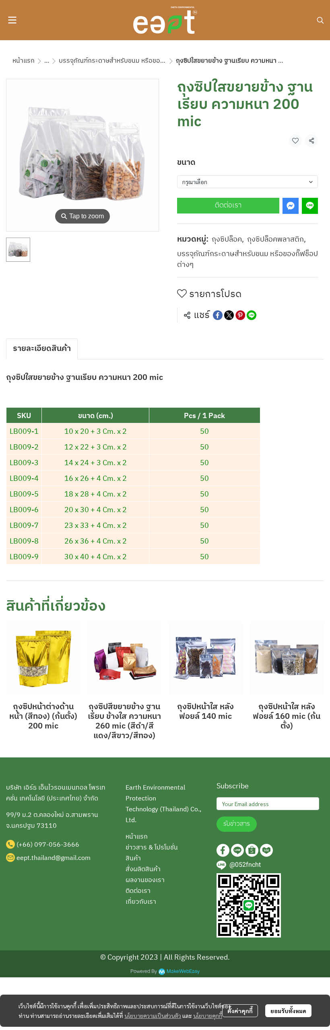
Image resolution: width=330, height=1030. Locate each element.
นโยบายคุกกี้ (207, 1015)
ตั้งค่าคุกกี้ (240, 1010)
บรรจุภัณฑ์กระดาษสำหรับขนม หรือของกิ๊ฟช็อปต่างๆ (129, 60)
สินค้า (133, 858)
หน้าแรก (23, 60)
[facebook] (223, 850)
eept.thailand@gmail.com (53, 858)
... (46, 60)
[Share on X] (229, 315)
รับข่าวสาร (236, 824)
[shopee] (251, 850)
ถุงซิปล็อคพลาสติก (276, 239)
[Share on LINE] (251, 315)
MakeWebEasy (183, 971)
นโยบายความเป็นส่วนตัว (152, 1015)
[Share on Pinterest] (240, 315)
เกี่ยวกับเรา (141, 902)
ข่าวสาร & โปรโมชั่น (152, 847)
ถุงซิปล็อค (228, 239)
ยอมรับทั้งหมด (288, 1010)
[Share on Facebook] (218, 315)
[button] (320, 20)
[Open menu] (12, 20)
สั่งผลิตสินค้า (143, 869)
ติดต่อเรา (228, 205)
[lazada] (266, 850)
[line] (237, 850)
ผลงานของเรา (145, 880)
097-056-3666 (56, 844)
